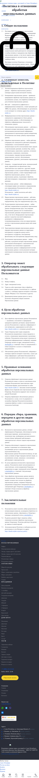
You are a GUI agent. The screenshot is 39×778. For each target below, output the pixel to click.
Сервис (4, 24)
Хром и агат (4, 569)
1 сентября (4, 590)
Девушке (3, 626)
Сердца (3, 579)
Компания (5, 20)
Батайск (2, 767)
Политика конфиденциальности (10, 754)
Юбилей (3, 603)
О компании (4, 690)
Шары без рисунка (6, 567)
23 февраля (4, 608)
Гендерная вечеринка (7, 595)
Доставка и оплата (8, 15)
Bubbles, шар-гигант (7, 577)
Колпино (2, 769)
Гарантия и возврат (6, 659)
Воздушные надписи (7, 561)
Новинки (3, 649)
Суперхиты (4, 647)
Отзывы (3, 693)
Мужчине (4, 628)
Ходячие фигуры (6, 556)
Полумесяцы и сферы (7, 559)
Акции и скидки (5, 654)
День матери (4, 615)
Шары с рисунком (6, 574)
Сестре (3, 638)
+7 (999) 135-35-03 (5, 81)
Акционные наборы (6, 644)
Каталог (4, 6)
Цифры (3, 546)
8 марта (3, 610)
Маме (3, 633)
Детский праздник (6, 593)
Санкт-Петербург (5, 763)
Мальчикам (4, 621)
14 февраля (4, 605)
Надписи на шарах (6, 662)
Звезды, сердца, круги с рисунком (10, 551)
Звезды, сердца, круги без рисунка (11, 554)
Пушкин (2, 771)
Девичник (4, 598)
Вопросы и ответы (6, 664)
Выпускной (4, 613)
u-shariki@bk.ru (9, 471)
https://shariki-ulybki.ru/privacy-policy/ (16, 531)
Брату (3, 636)
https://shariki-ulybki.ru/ (12, 190)
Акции (4, 11)
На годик (3, 631)
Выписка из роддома (7, 588)
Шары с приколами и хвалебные (10, 572)
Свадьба (3, 600)
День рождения (5, 585)
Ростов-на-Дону (5, 765)
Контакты (5, 29)
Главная (3, 688)
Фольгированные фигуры (8, 549)
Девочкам (4, 624)
